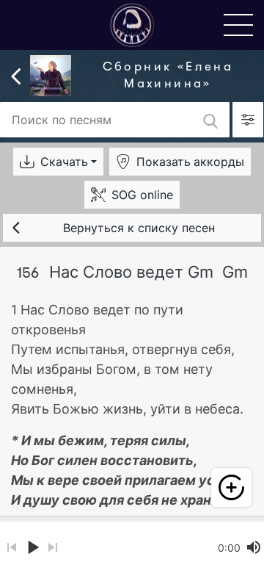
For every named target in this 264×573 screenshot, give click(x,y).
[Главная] (132, 24)
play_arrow (32, 547)
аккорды (190, 161)
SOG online (142, 194)
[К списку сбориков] (16, 75)
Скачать (64, 161)
